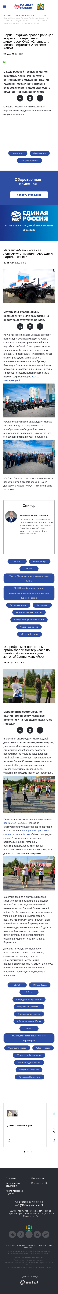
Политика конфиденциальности (29, 1260)
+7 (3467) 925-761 (29, 1205)
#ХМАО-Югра (40, 561)
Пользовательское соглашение (29, 1257)
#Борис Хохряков (29, 627)
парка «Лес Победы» (15, 823)
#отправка (42, 605)
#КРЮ (29, 1028)
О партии (11, 1178)
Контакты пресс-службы (14, 1192)
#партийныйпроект (29, 1069)
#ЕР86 (17, 561)
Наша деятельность (24, 15)
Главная (7, 15)
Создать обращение (29, 194)
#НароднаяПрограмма (29, 1006)
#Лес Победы (43, 1048)
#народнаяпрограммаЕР (29, 999)
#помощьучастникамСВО (29, 612)
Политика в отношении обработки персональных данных (29, 1263)
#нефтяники (39, 153)
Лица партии (38, 1178)
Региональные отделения (13, 1184)
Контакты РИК (39, 1183)
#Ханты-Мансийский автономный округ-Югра (29, 578)
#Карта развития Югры (29, 1021)
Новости (42, 15)
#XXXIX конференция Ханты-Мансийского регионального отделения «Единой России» (29, 593)
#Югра (29, 568)
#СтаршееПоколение (29, 1077)
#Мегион (17, 153)
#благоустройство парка (29, 1055)
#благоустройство (17, 1048)
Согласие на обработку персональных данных (29, 1267)
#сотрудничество (29, 160)
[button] (24, 1151)
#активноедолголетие (29, 1062)
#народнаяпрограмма (29, 1014)
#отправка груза (18, 605)
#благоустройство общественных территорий (29, 1038)
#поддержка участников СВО (29, 619)
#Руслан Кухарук (29, 634)
